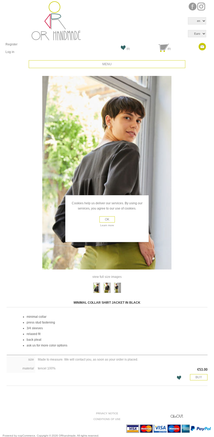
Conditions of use (107, 419)
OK (107, 219)
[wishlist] (108, 49)
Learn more (107, 225)
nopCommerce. (27, 435)
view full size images (107, 277)
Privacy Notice (107, 413)
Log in (9, 52)
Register (11, 44)
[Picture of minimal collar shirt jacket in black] (96, 288)
